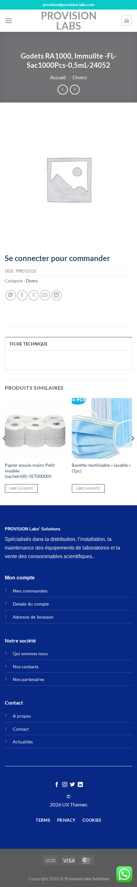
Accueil (58, 77)
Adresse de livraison (33, 617)
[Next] (132, 450)
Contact (21, 729)
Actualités (23, 741)
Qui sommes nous (30, 653)
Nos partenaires (28, 679)
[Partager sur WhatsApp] (10, 295)
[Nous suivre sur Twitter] (72, 785)
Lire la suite (21, 488)
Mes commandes (30, 590)
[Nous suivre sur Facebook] (56, 785)
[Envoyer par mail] (45, 295)
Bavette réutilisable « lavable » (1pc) (101, 468)
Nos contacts (26, 666)
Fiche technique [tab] (28, 343)
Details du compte (31, 604)
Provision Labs (69, 21)
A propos (22, 716)
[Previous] (4, 450)
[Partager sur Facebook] (22, 295)
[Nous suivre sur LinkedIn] (80, 785)
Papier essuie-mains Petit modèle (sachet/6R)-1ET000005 (30, 471)
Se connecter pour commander (57, 258)
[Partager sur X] (33, 295)
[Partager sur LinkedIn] (56, 295)
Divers (80, 77)
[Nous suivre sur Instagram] (64, 785)
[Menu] (8, 20)
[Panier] (126, 21)
